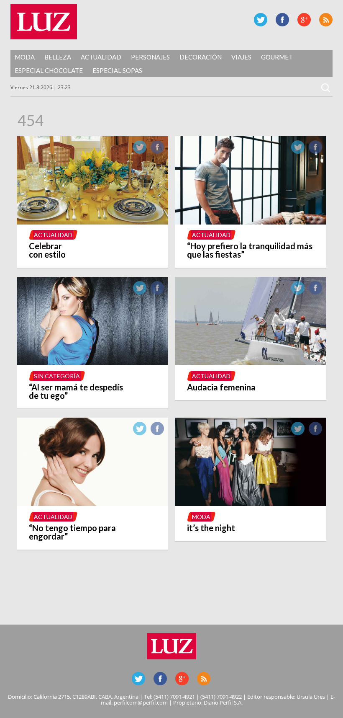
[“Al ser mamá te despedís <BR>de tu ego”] (93, 362)
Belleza (57, 57)
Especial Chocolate (49, 70)
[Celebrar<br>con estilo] (93, 222)
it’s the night (211, 528)
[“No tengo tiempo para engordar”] (93, 503)
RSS (326, 19)
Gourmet (277, 57)
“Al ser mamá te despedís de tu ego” (76, 391)
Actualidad (101, 57)
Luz (43, 21)
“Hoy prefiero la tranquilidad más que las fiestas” (249, 250)
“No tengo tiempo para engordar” (72, 532)
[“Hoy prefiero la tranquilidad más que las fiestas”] (251, 222)
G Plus (304, 19)
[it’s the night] (251, 503)
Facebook (282, 19)
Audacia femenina (221, 387)
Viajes (241, 57)
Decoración (200, 57)
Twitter (260, 19)
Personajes (150, 57)
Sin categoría (57, 376)
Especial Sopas (117, 70)
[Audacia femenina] (251, 362)
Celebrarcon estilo (47, 250)
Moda (25, 57)
